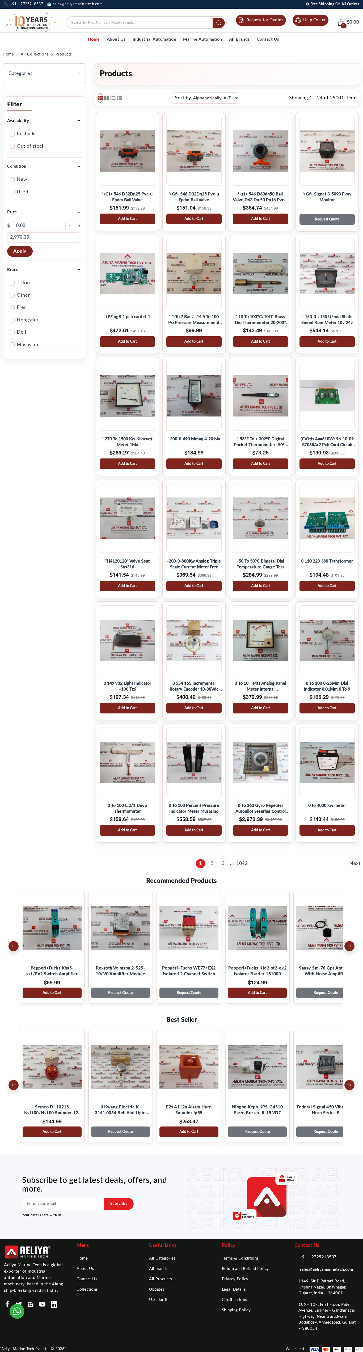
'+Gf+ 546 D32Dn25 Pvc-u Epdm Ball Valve (127, 197)
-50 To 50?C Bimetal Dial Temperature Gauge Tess (260, 564)
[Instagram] (30, 1304)
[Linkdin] (54, 1304)
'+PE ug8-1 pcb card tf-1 (127, 317)
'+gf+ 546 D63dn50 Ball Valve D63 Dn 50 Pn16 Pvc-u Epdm (260, 197)
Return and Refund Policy (245, 1269)
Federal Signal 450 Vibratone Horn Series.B (326, 1110)
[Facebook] (7, 1304)
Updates (156, 1289)
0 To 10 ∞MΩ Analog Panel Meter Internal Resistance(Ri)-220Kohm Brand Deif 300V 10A (260, 686)
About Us (85, 1269)
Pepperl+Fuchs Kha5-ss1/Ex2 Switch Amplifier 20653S (52, 971)
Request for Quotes (265, 20)
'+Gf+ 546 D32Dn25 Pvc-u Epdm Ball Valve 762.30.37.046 (194, 197)
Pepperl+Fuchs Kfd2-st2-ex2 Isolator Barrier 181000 (257, 971)
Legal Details (234, 1289)
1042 (241, 863)
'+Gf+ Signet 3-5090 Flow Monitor (327, 197)
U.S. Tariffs (159, 1300)
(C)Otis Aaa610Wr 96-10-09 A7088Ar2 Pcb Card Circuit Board (327, 442)
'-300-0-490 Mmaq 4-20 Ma (194, 439)
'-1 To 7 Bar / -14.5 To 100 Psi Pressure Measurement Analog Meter (194, 320)
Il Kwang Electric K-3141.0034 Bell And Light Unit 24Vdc (120, 1110)
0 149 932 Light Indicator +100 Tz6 (127, 686)
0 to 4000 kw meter (327, 805)
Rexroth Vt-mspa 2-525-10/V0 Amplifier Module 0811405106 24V (120, 971)
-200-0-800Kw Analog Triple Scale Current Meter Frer (194, 564)
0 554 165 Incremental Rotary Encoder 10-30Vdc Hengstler (194, 686)
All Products (160, 1279)
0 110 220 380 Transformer (327, 561)
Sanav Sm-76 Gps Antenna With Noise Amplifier (326, 971)
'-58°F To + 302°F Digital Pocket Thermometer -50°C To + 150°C (260, 442)
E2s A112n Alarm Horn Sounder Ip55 (189, 1110)
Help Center (314, 20)
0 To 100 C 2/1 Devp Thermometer (127, 808)
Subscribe (119, 1204)
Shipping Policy (236, 1310)
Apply (20, 251)
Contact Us (87, 1279)
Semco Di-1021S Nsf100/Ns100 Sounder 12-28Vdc (52, 1110)
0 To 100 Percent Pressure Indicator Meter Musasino (194, 808)
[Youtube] (42, 1304)
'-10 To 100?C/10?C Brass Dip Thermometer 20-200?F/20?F (260, 320)
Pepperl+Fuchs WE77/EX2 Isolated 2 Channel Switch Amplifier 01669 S (189, 971)
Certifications (234, 1300)
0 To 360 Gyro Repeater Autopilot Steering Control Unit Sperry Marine (260, 808)
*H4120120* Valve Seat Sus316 (127, 564)
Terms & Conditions (240, 1258)
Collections (87, 1289)
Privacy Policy (235, 1279)
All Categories (162, 1258)
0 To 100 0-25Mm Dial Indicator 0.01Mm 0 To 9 (327, 686)
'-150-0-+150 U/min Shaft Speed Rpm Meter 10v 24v (327, 320)
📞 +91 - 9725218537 (23, 4)
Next (354, 863)
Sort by (183, 98)
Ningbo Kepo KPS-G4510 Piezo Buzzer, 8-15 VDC (257, 1110)
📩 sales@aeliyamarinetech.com (75, 4)
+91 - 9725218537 (318, 1257)
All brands (158, 1269)
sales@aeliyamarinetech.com (326, 1270)
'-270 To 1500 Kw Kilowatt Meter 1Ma (127, 442)
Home (82, 1258)
